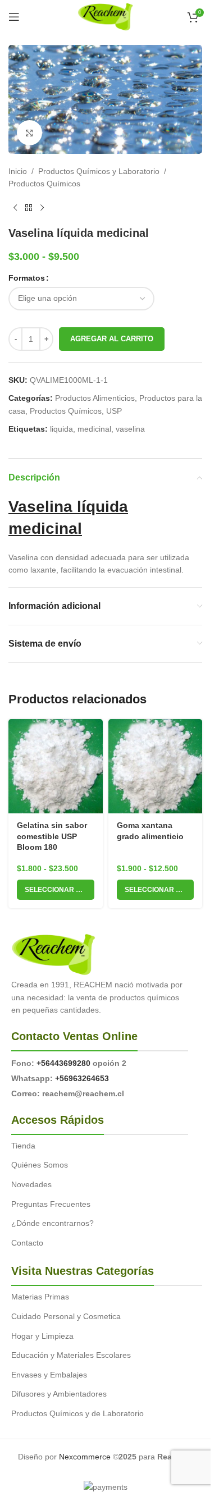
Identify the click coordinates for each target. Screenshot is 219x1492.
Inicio (17, 171)
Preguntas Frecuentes (50, 1204)
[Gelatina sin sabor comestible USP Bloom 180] (55, 766)
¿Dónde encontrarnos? (52, 1223)
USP (114, 410)
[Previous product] (15, 208)
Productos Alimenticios (95, 397)
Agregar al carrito (111, 339)
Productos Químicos (44, 183)
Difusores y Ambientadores (59, 1393)
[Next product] (42, 208)
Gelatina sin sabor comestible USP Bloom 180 (52, 836)
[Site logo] (105, 16)
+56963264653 (82, 1078)
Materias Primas (40, 1296)
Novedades (31, 1184)
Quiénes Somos (39, 1164)
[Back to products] (28, 208)
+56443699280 (63, 1063)
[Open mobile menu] (14, 17)
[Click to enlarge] (29, 132)
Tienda (23, 1145)
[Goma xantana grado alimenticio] (155, 766)
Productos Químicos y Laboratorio (98, 171)
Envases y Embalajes (49, 1374)
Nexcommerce (85, 1456)
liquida (61, 428)
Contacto (27, 1242)
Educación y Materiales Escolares (71, 1355)
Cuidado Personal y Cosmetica (66, 1316)
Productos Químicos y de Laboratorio (77, 1413)
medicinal (94, 428)
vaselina (130, 428)
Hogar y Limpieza (42, 1335)
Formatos (26, 277)
